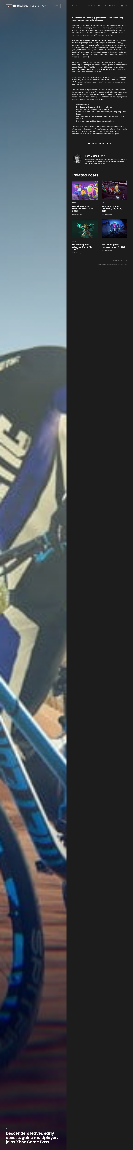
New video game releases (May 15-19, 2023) (112, 208)
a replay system (102, 69)
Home (73, 6)
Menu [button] (56, 5)
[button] (45, 6)
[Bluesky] (30, 6)
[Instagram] (33, 6)
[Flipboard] (35, 6)
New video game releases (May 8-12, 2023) (82, 247)
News (7, 1128)
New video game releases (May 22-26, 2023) (82, 208)
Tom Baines (92, 156)
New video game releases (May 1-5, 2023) (114, 245)
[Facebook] (38, 6)
